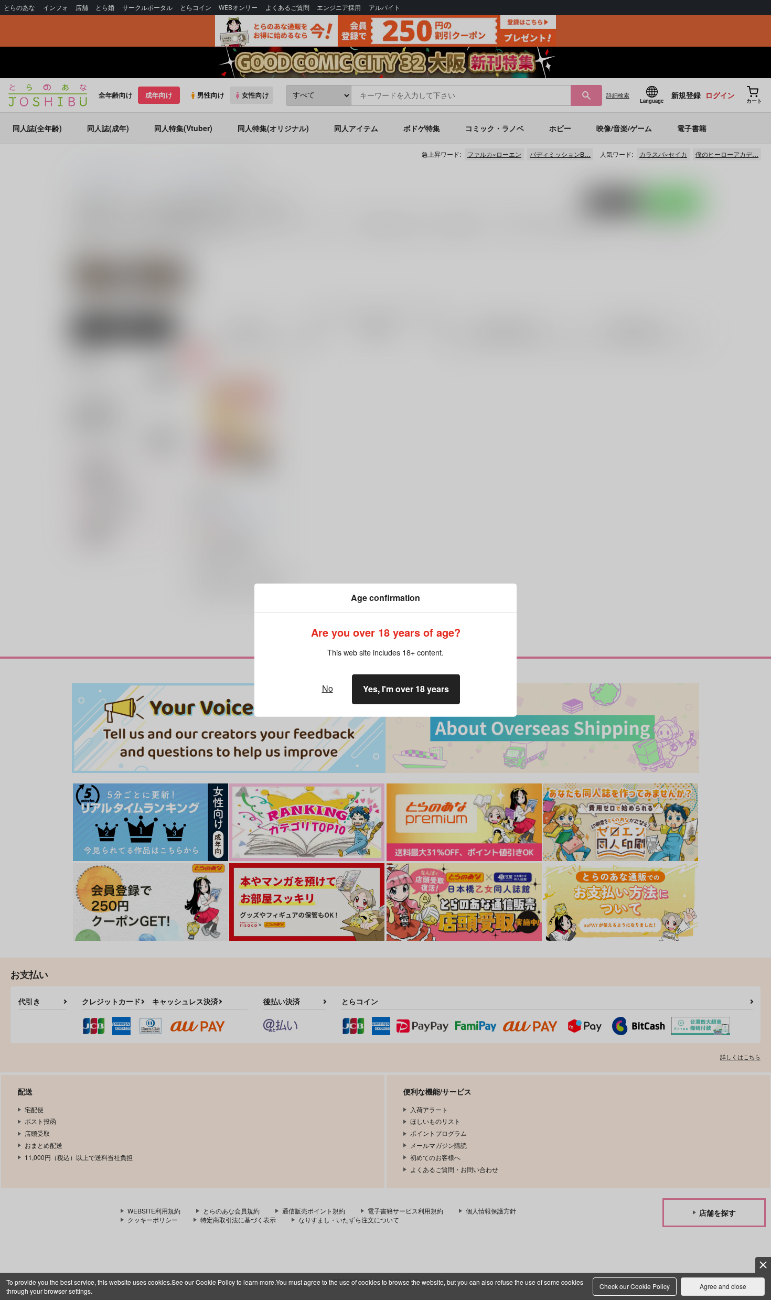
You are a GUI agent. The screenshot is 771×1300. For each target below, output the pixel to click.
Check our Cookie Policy (634, 1286)
